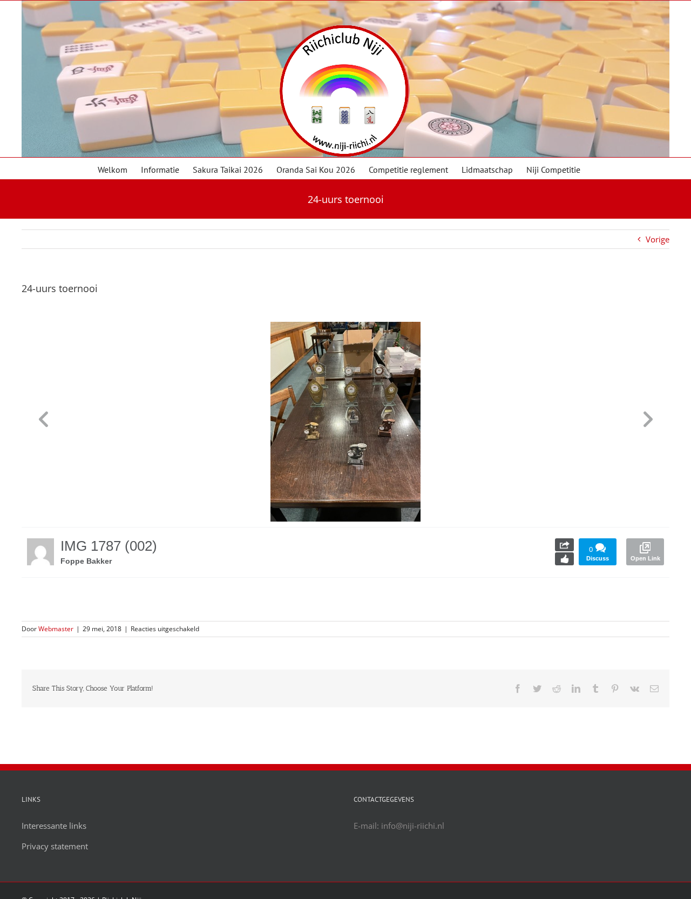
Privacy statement (55, 846)
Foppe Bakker (86, 561)
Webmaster (55, 628)
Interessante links (54, 825)
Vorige (657, 239)
